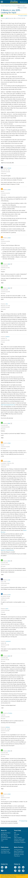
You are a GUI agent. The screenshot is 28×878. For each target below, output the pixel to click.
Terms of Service (5, 877)
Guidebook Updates (19, 840)
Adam (9, 189)
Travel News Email (5, 849)
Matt (7, 18)
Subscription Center (5, 853)
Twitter (23, 871)
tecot (7, 608)
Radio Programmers (19, 851)
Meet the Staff (4, 836)
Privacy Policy (13, 877)
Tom (7, 304)
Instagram (19, 867)
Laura (9, 594)
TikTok (15, 871)
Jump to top (24, 821)
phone (6, 867)
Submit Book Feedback (19, 842)
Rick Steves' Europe (14, 2)
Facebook (15, 867)
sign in (22, 7)
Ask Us (16, 836)
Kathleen (8, 727)
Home (2, 6)
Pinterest (19, 871)
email (2, 867)
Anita (9, 461)
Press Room (17, 856)
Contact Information (5, 833)
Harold (9, 168)
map (2, 871)
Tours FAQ (16, 834)
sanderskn (8, 641)
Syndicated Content (19, 853)
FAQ (15, 833)
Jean (9, 580)
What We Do (4, 834)
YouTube (23, 867)
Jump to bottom (23, 15)
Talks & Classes (18, 837)
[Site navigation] (2, 2)
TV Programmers (18, 849)
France (14, 6)
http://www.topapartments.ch (8, 405)
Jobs (2, 840)
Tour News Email (5, 851)
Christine (10, 713)
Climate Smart (4, 839)
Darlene (7, 336)
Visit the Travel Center (19, 839)
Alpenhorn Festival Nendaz (7, 550)
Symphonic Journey (19, 854)
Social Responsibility (6, 837)
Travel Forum (8, 6)
